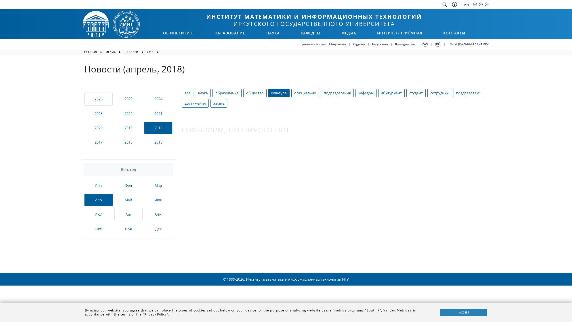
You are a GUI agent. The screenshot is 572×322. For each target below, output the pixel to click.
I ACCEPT (463, 312)
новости (131, 52)
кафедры (366, 93)
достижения (195, 103)
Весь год (128, 169)
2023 (99, 113)
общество (255, 93)
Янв (98, 185)
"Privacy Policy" (155, 314)
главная (90, 52)
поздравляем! (468, 93)
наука (203, 93)
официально (305, 93)
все (187, 93)
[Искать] (444, 4)
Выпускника (380, 44)
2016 (128, 142)
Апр (98, 199)
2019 (128, 127)
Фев (128, 185)
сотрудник (439, 93)
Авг (128, 214)
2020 (99, 127)
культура (279, 93)
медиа (111, 52)
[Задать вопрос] (454, 4)
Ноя (128, 229)
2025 (128, 98)
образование (227, 93)
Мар (158, 185)
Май (128, 199)
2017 (99, 142)
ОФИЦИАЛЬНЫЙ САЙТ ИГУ (469, 44)
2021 (158, 113)
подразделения (337, 93)
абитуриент (391, 93)
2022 (128, 113)
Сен (158, 214)
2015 (158, 142)
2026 (99, 99)
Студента (359, 44)
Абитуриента (337, 44)
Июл (98, 214)
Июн (158, 199)
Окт (98, 229)
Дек (158, 229)
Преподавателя (405, 44)
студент (416, 93)
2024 (158, 98)
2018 (150, 52)
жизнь (218, 103)
